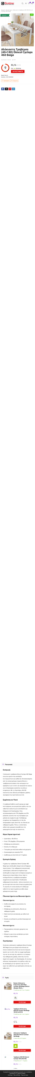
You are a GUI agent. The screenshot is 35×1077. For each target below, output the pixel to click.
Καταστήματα (18, 71)
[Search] (22, 3)
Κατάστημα (9, 10)
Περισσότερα (24, 1075)
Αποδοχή (10, 1075)
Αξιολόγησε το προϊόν (6, 59)
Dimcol (6, 75)
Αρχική (3, 10)
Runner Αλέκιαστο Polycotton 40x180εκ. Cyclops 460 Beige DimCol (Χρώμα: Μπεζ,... (21, 985)
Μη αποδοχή (17, 1075)
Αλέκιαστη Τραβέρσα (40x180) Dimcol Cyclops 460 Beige (21, 1034)
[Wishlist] (29, 3)
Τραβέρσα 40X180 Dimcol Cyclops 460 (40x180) (21, 1057)
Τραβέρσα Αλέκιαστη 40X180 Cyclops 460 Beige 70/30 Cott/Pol (21, 1010)
